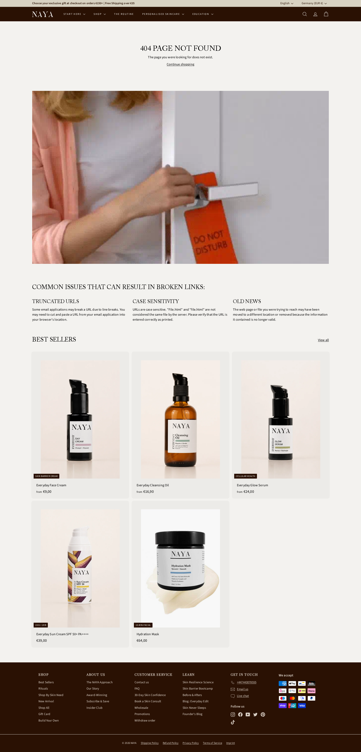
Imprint (230, 743)
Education (201, 14)
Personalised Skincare (161, 14)
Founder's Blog (192, 714)
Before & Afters (192, 695)
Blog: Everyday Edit (195, 701)
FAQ (137, 688)
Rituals (43, 688)
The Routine (124, 14)
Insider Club (94, 708)
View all (323, 340)
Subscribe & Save (97, 701)
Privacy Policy (191, 743)
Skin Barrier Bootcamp (198, 688)
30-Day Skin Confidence (150, 695)
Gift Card (44, 714)
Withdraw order (145, 720)
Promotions (142, 714)
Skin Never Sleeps (194, 708)
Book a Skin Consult (148, 701)
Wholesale (141, 708)
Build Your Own (48, 720)
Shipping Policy (150, 743)
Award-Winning (96, 695)
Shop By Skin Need (50, 695)
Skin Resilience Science (198, 682)
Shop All (43, 708)
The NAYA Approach (99, 682)
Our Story (92, 688)
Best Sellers (46, 682)
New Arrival (46, 701)
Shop (98, 14)
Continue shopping (180, 64)
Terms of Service (212, 743)
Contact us (142, 682)
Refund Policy (170, 743)
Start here (73, 14)
